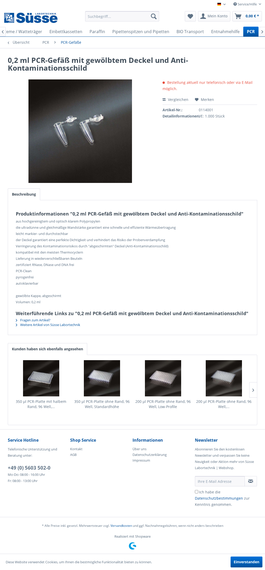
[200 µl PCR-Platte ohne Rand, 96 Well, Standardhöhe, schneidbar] (224, 378)
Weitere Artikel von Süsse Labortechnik (49, 324)
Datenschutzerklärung (149, 454)
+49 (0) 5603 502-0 (29, 467)
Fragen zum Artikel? (34, 320)
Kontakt (76, 449)
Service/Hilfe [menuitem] (247, 4)
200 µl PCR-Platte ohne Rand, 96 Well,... (224, 404)
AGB (73, 454)
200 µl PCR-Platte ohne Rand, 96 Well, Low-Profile (163, 404)
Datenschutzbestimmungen (219, 498)
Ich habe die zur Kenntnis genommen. (222, 498)
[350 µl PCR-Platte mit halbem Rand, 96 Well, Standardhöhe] (41, 378)
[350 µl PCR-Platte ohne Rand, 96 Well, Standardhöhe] (102, 378)
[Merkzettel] (190, 16)
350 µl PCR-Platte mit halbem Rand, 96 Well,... (41, 404)
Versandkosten (121, 525)
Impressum (141, 460)
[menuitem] (122, 16)
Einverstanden (246, 561)
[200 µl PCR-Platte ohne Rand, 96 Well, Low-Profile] (163, 378)
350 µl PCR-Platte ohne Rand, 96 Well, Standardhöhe (102, 404)
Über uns (139, 449)
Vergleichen (177, 99)
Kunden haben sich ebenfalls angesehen (47, 348)
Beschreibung (24, 194)
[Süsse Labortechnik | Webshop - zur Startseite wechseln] (31, 17)
